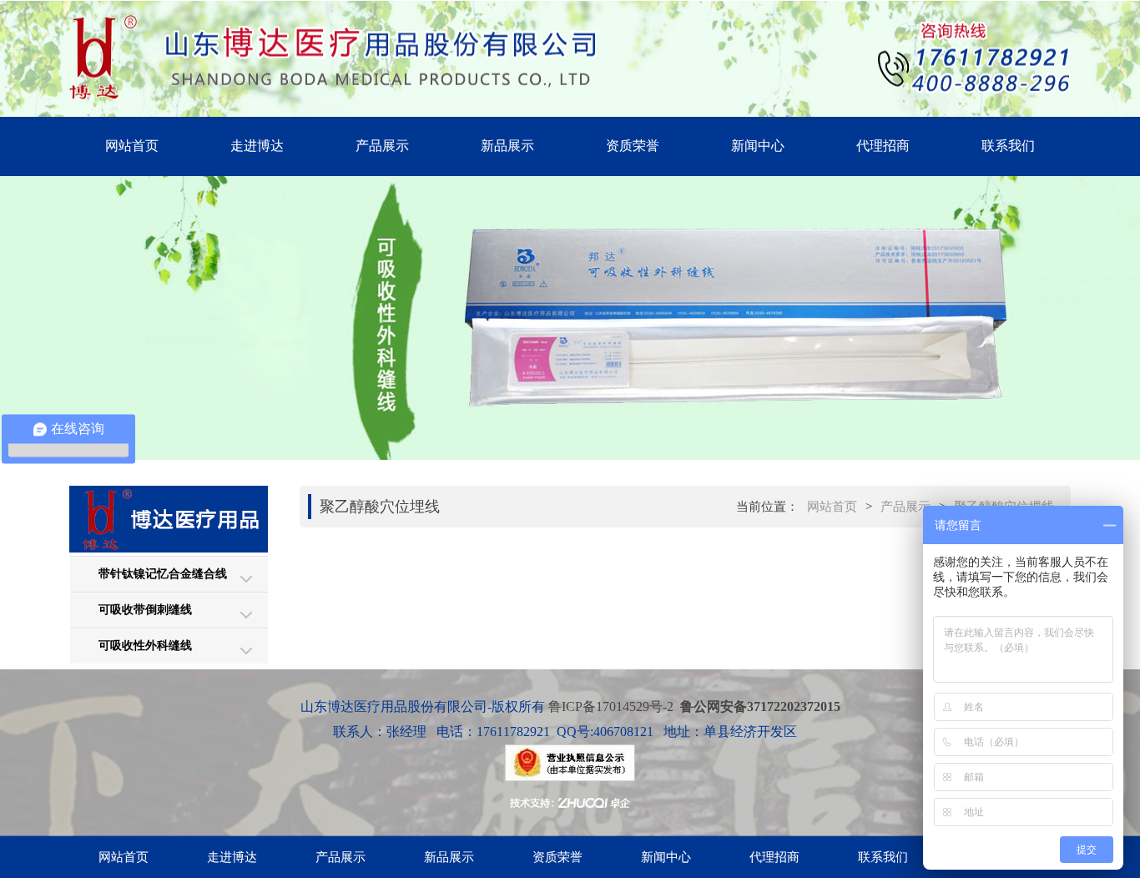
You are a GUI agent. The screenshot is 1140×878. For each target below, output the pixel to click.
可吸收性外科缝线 (145, 645)
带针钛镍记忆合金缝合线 (162, 574)
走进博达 (257, 146)
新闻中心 (757, 146)
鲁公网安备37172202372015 (760, 706)
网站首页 (132, 146)
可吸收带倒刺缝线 (145, 609)
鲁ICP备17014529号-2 (609, 706)
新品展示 (507, 146)
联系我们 (1008, 146)
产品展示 (382, 146)
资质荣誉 (632, 146)
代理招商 (883, 146)
